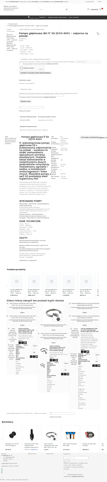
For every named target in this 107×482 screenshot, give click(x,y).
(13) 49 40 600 (25, 120)
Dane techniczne (10, 138)
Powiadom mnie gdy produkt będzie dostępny (35, 73)
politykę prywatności (52, 64)
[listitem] (16, 285)
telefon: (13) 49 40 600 (11, 466)
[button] (25, 111)
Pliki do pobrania (10, 140)
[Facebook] (2, 469)
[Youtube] (2, 470)
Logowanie (94, 9)
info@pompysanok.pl (10, 463)
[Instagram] (2, 472)
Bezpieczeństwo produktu (10, 142)
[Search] (67, 9)
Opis (6, 136)
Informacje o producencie (91, 137)
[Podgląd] (22, 343)
